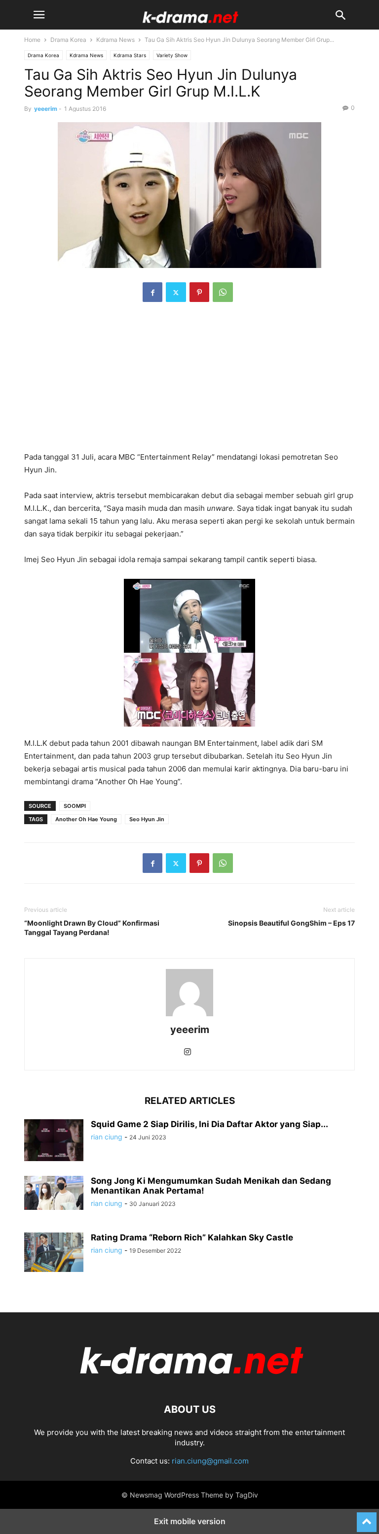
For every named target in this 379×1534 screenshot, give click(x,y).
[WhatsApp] (223, 292)
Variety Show (172, 55)
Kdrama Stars (130, 55)
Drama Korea (68, 39)
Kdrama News (115, 39)
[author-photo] (189, 1016)
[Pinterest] (199, 292)
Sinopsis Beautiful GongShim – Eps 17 (291, 923)
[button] (39, 15)
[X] (176, 292)
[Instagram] (187, 1052)
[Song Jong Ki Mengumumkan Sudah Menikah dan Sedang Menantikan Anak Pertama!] (53, 1193)
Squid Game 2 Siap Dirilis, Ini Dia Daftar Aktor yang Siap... (209, 1124)
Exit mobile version (190, 1521)
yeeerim (45, 108)
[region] (189, 381)
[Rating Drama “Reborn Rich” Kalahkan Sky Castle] (53, 1252)
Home (32, 39)
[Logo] (189, 1379)
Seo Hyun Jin (146, 819)
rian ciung (106, 1137)
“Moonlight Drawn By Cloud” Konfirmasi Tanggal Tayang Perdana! (91, 927)
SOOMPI (75, 805)
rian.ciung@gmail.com (210, 1461)
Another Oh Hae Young (86, 819)
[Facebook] (152, 292)
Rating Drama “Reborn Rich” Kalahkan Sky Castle (192, 1237)
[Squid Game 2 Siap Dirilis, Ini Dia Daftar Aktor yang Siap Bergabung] (53, 1141)
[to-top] (367, 1517)
